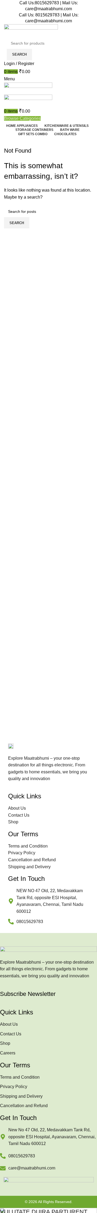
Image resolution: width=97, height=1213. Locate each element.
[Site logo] (31, 30)
